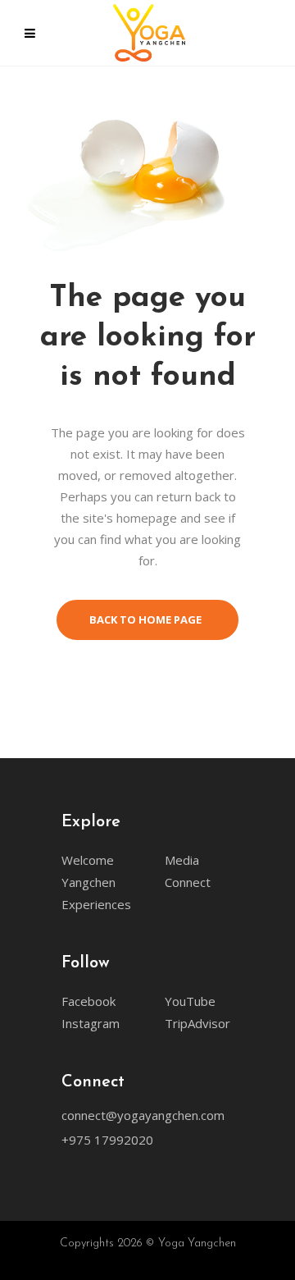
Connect (188, 882)
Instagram (90, 1023)
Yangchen (88, 882)
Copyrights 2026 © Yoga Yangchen (148, 1243)
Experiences (96, 904)
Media (182, 860)
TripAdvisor (197, 1023)
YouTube (190, 1001)
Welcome (87, 860)
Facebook (88, 1001)
